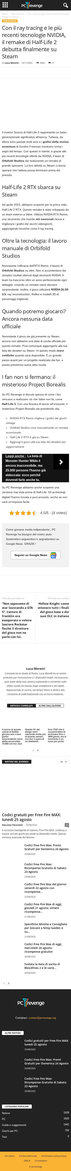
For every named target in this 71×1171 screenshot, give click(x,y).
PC (4, 1118)
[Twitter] (15, 73)
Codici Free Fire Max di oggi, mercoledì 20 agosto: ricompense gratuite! (43, 947)
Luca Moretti (12, 62)
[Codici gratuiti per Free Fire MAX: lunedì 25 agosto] (35, 789)
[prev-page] (33, 750)
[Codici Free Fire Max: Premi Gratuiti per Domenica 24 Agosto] (12, 850)
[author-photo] (35, 655)
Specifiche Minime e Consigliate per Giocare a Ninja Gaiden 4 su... (45, 928)
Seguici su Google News (31, 555)
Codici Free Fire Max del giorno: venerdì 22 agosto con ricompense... (45, 888)
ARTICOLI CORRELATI (21, 705)
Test (4, 1136)
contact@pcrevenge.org (42, 1017)
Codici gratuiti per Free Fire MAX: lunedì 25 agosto (31, 817)
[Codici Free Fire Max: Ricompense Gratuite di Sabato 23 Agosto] (12, 869)
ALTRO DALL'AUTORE (50, 705)
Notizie (6, 1112)
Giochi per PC (17, 13)
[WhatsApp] (33, 73)
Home (4, 13)
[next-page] (38, 750)
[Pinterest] (24, 73)
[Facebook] (6, 73)
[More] (42, 73)
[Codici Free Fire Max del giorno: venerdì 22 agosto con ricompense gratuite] (12, 889)
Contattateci (41, 1160)
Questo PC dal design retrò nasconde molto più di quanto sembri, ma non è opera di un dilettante (35, 735)
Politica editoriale (28, 1155)
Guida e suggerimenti (14, 1124)
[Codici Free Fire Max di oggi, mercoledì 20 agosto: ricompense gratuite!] (12, 949)
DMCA (27, 1160)
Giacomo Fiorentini (12, 824)
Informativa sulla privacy (53, 1155)
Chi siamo (10, 1155)
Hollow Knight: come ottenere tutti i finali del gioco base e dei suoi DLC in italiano (53, 610)
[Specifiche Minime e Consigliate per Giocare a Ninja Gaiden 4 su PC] (12, 929)
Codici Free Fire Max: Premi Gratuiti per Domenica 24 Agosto (46, 847)
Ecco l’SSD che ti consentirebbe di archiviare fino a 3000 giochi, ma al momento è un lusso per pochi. (57, 735)
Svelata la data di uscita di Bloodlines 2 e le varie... (42, 966)
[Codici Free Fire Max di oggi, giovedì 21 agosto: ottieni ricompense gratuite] (12, 909)
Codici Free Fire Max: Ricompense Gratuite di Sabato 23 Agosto (45, 868)
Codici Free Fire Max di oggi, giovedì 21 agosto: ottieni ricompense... (43, 908)
